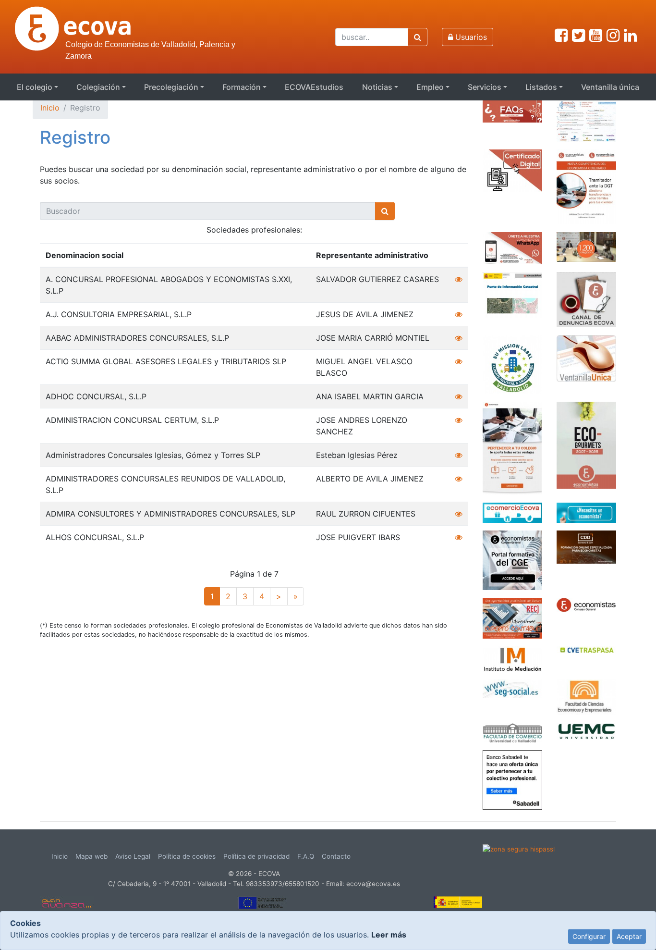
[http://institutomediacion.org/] (512, 658)
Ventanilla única (610, 87)
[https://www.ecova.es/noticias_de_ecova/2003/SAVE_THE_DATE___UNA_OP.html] (586, 120)
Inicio (50, 107)
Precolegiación (171, 87)
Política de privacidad (256, 856)
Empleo (430, 87)
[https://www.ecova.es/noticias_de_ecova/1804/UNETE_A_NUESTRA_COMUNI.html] (512, 247)
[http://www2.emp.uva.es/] (512, 732)
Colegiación (98, 87)
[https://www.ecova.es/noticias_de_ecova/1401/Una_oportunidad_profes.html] (512, 617)
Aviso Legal (132, 856)
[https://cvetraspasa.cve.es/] (586, 649)
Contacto (336, 856)
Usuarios (470, 37)
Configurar (589, 936)
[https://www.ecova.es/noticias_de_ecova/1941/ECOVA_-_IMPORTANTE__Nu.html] (586, 186)
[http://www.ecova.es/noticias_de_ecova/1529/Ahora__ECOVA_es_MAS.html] (586, 246)
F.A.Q (305, 856)
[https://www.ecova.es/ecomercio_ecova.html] (512, 512)
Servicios (484, 87)
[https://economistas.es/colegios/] (586, 604)
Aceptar (629, 936)
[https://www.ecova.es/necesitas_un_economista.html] (586, 512)
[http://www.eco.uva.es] (586, 696)
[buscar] (417, 37)
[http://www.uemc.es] (586, 730)
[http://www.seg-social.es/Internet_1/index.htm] (512, 688)
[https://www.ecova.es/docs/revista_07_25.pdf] (586, 444)
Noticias (377, 87)
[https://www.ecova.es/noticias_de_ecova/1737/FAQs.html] (512, 110)
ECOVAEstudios (314, 87)
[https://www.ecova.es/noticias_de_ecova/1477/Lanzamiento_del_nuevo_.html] (512, 447)
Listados (541, 87)
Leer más (388, 934)
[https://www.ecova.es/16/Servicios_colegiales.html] (512, 170)
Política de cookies (187, 856)
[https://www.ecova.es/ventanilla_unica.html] (586, 357)
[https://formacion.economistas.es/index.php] (512, 559)
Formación (241, 87)
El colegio (34, 87)
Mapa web (91, 856)
